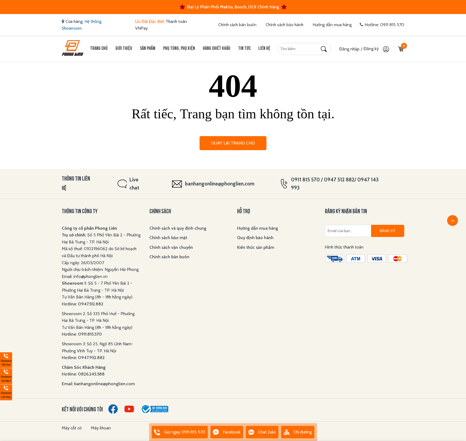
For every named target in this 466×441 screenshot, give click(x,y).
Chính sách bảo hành (284, 24)
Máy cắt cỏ (72, 427)
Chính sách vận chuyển (171, 247)
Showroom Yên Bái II (6, 375)
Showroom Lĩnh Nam (6, 391)
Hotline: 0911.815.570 (82, 334)
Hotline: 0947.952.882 (83, 357)
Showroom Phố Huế (6, 359)
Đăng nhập (349, 48)
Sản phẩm (147, 48)
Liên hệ (264, 48)
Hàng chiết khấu (216, 48)
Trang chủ (99, 48)
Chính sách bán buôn (237, 24)
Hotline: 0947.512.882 (82, 303)
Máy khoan (101, 427)
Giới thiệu (123, 48)
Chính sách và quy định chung (177, 228)
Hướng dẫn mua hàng (332, 24)
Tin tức (244, 48)
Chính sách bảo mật (168, 237)
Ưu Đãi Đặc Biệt (150, 21)
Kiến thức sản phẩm (255, 247)
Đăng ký (372, 48)
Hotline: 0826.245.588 (83, 374)
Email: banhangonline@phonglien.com (98, 383)
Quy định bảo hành (255, 237)
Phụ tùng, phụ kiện (179, 48)
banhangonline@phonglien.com (219, 184)
